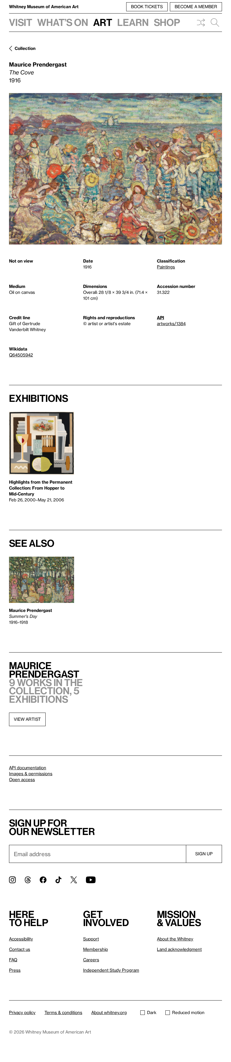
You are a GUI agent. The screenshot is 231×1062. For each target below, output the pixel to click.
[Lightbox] (115, 168)
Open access (22, 779)
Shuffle (201, 23)
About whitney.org (109, 1012)
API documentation (27, 767)
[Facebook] (43, 880)
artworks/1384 (171, 323)
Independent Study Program (111, 970)
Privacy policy (22, 1012)
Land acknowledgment (179, 949)
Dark (151, 1012)
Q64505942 (21, 354)
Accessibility (21, 938)
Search (215, 23)
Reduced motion (188, 1012)
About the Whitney (175, 938)
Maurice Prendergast (38, 64)
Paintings (166, 266)
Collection (25, 48)
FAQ (13, 959)
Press (15, 970)
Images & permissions (30, 773)
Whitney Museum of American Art (44, 6)
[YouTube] (90, 880)
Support (91, 938)
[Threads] (27, 880)
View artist (27, 719)
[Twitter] (73, 880)
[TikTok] (58, 880)
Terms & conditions (63, 1012)
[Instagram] (12, 880)
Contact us (19, 949)
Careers (91, 959)
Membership (95, 949)
